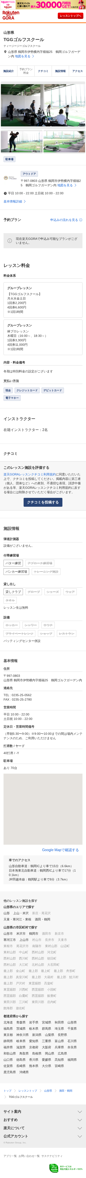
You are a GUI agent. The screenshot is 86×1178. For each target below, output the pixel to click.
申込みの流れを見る (64, 220)
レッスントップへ (70, 15)
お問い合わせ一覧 (29, 1156)
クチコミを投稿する (43, 502)
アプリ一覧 (10, 1156)
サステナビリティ (52, 1156)
